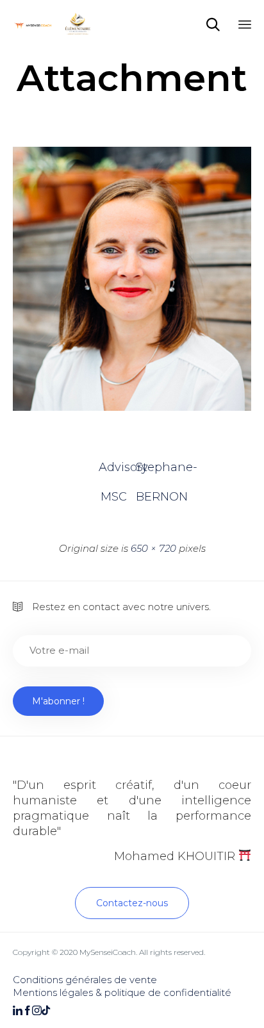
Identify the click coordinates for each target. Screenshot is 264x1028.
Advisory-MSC (113, 471)
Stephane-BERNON (150, 471)
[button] (132, 903)
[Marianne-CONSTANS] (132, 407)
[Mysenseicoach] (54, 24)
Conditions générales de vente (85, 980)
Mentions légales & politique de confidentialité (122, 992)
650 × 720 (153, 548)
